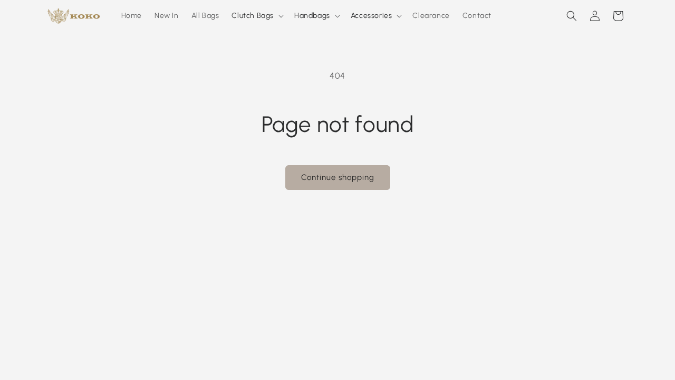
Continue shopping (337, 177)
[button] (256, 16)
